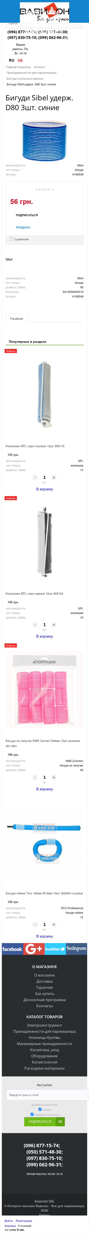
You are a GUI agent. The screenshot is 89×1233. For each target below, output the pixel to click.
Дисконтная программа (45, 999)
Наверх (44, 1215)
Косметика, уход (44, 1049)
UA (20, 60)
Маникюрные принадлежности (44, 1043)
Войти (9, 1221)
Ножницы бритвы (44, 1037)
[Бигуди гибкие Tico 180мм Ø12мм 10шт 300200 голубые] (44, 842)
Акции (47, 1109)
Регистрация (24, 1221)
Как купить (44, 993)
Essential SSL (45, 1201)
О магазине (44, 975)
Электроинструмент (44, 1025)
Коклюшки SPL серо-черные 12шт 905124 (34, 593)
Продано (23, 227)
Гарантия (44, 987)
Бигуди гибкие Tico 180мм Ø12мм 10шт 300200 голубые (44, 893)
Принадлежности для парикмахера (44, 1031)
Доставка (45, 981)
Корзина (10, 1226)
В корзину (44, 489)
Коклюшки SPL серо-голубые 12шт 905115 (35, 446)
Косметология (44, 1062)
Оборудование (44, 1055)
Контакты (44, 1005)
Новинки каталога (47, 1114)
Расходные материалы (44, 1068)
